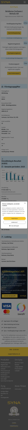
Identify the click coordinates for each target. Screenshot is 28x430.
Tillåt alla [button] (14, 218)
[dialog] (14, 215)
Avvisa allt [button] (14, 222)
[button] (14, 226)
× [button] (24, 203)
